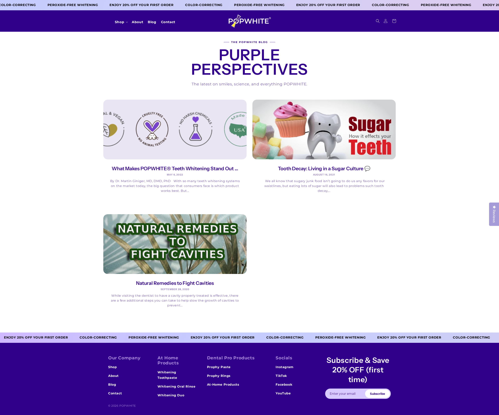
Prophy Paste (219, 367)
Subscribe (377, 394)
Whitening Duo (170, 395)
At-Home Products (223, 384)
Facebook (284, 384)
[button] (377, 21)
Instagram (284, 367)
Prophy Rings (219, 376)
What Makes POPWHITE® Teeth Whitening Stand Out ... (175, 168)
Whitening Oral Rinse (176, 386)
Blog (112, 384)
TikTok (281, 376)
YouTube (283, 393)
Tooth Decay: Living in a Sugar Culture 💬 (324, 168)
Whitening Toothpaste (167, 375)
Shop (112, 367)
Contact (115, 393)
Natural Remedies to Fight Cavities (175, 283)
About (113, 376)
